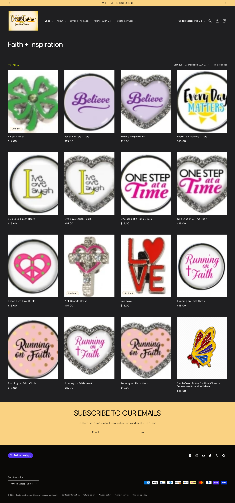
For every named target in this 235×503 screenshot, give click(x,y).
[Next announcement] (225, 3)
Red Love (126, 301)
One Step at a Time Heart (192, 219)
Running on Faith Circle (191, 301)
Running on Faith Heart (78, 383)
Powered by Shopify (49, 495)
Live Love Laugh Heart (21, 219)
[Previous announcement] (9, 3)
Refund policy (89, 495)
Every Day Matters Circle (192, 136)
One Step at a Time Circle (136, 219)
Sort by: (178, 64)
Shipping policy (140, 495)
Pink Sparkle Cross (75, 301)
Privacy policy (105, 495)
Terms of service (122, 495)
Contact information (71, 495)
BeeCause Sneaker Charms (28, 495)
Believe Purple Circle (76, 136)
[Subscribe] (142, 432)
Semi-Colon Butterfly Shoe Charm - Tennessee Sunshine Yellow (199, 385)
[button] (49, 21)
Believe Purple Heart (133, 136)
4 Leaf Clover (16, 136)
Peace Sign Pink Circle (21, 301)
